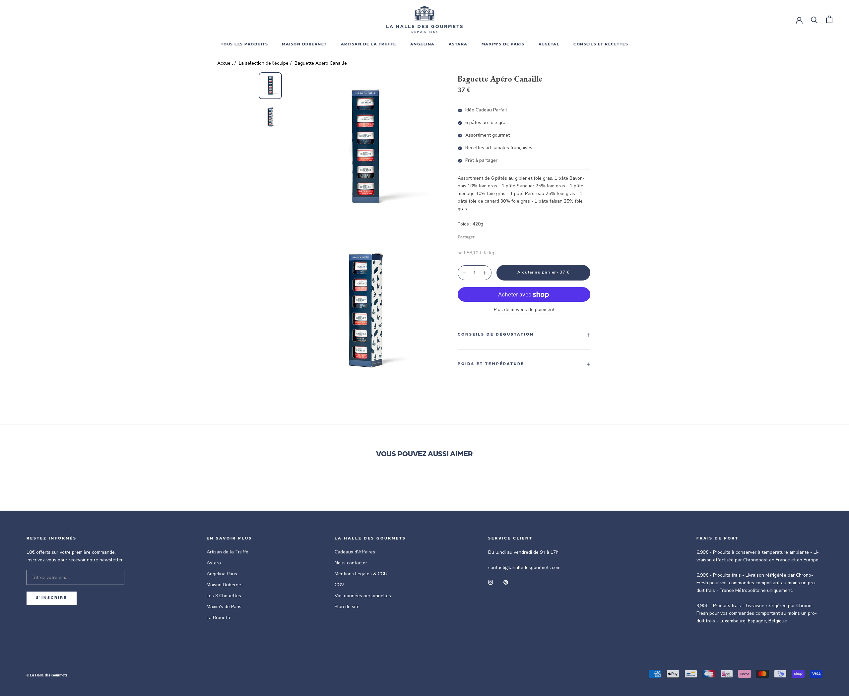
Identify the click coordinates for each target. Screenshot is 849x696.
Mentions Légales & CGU (361, 574)
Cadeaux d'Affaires (355, 552)
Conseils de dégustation (496, 335)
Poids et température (491, 364)
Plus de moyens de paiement (524, 310)
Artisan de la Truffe (227, 552)
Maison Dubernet (304, 44)
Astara (214, 563)
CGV (339, 585)
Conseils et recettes (600, 44)
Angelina (422, 44)
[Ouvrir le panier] (829, 19)
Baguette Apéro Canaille (320, 63)
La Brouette (219, 617)
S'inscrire (51, 598)
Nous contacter (351, 563)
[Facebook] (481, 236)
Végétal (549, 44)
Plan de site (347, 606)
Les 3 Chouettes (224, 596)
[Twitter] (489, 236)
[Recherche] (814, 19)
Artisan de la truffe (368, 44)
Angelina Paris (222, 574)
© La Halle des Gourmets (47, 675)
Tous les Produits (244, 44)
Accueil (225, 63)
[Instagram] (490, 582)
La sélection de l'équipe (264, 63)
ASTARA (458, 44)
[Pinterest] (498, 236)
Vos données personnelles (363, 596)
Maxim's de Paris (503, 44)
